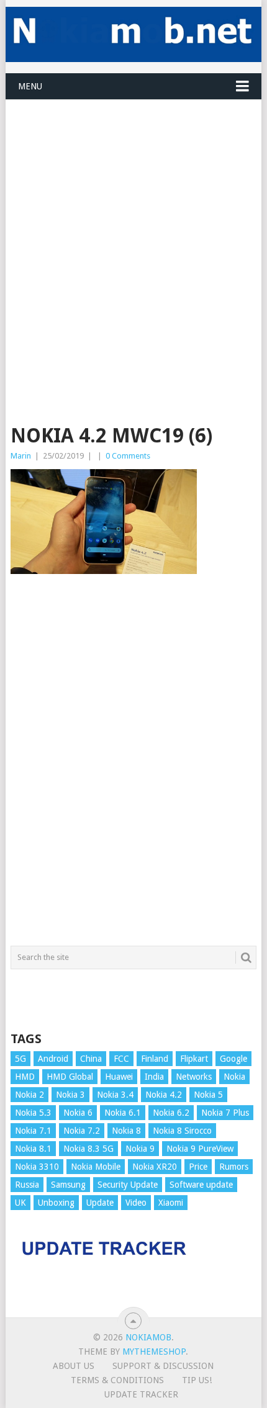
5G (20, 1059)
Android (53, 1059)
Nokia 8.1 (33, 1149)
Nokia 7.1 (33, 1131)
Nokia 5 (208, 1095)
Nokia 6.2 (171, 1113)
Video (136, 1203)
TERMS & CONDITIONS (117, 1380)
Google (233, 1059)
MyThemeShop (154, 1351)
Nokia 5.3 (33, 1113)
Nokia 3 (70, 1095)
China (91, 1059)
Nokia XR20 (154, 1167)
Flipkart (194, 1059)
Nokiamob (148, 1337)
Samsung (68, 1185)
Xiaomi (170, 1203)
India (154, 1077)
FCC (121, 1059)
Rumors (233, 1167)
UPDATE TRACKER (141, 1394)
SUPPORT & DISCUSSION (163, 1366)
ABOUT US (73, 1366)
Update (100, 1203)
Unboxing (56, 1203)
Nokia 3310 (37, 1167)
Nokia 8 (126, 1131)
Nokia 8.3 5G (88, 1149)
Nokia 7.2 (81, 1131)
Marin (21, 455)
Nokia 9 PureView (199, 1149)
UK (20, 1203)
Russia (27, 1185)
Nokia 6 (78, 1113)
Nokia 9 (140, 1149)
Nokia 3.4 (115, 1095)
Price (198, 1167)
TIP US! (197, 1380)
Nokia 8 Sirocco (182, 1131)
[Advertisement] (133, 233)
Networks (194, 1077)
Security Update (127, 1185)
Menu (30, 86)
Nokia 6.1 (122, 1113)
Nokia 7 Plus (225, 1113)
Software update (201, 1185)
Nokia (234, 1077)
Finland (154, 1059)
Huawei (119, 1077)
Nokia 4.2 (163, 1095)
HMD (25, 1077)
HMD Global (70, 1077)
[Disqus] (133, 766)
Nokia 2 (29, 1095)
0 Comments (128, 455)
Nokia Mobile (95, 1167)
